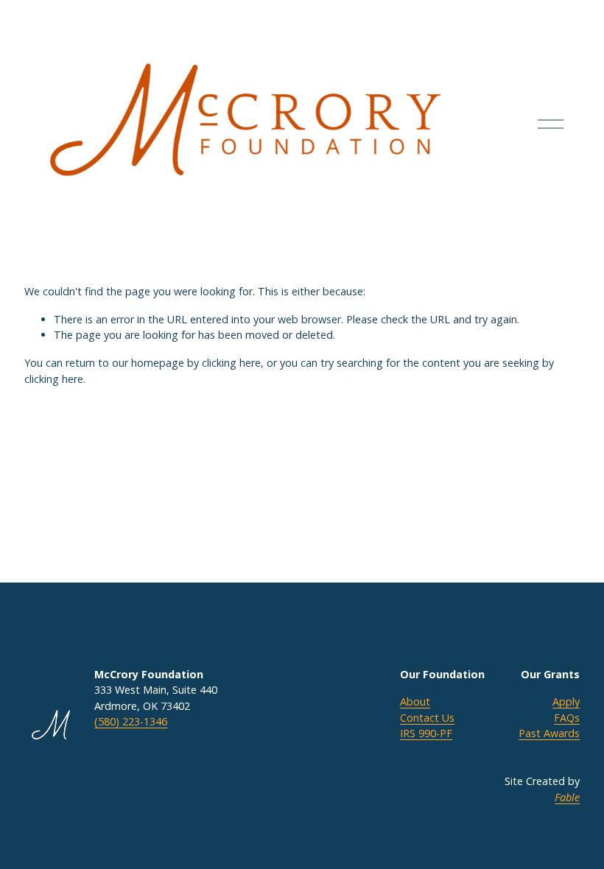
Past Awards (549, 733)
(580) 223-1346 (130, 721)
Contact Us (427, 718)
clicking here (231, 363)
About (415, 701)
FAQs (567, 718)
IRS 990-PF (426, 733)
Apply (566, 701)
